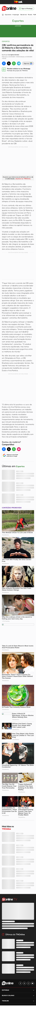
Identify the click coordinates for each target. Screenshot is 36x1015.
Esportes (18, 20)
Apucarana (8, 14)
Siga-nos (26, 63)
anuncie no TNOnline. (23, 179)
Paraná (30, 14)
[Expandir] (33, 1001)
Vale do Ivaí (23, 14)
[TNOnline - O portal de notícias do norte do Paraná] (9, 8)
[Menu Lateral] (3, 15)
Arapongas (15, 14)
